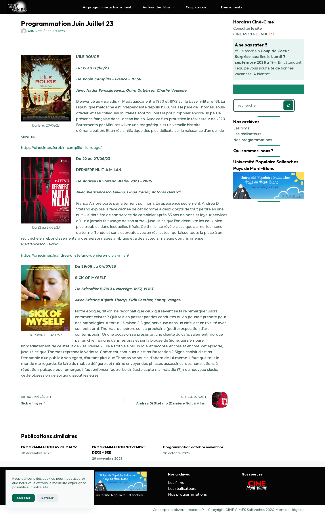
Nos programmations (252, 140)
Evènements (231, 7)
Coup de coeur (198, 7)
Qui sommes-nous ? (253, 150)
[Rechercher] (288, 105)
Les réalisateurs (247, 134)
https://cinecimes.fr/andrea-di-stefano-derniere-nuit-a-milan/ (75, 255)
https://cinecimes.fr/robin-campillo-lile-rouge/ (61, 148)
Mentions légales (289, 510)
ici (271, 34)
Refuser (47, 498)
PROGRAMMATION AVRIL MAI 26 (49, 447)
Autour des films (156, 7)
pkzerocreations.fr (189, 510)
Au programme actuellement (107, 7)
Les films (241, 128)
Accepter (23, 498)
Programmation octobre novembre (193, 447)
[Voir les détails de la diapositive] (257, 485)
